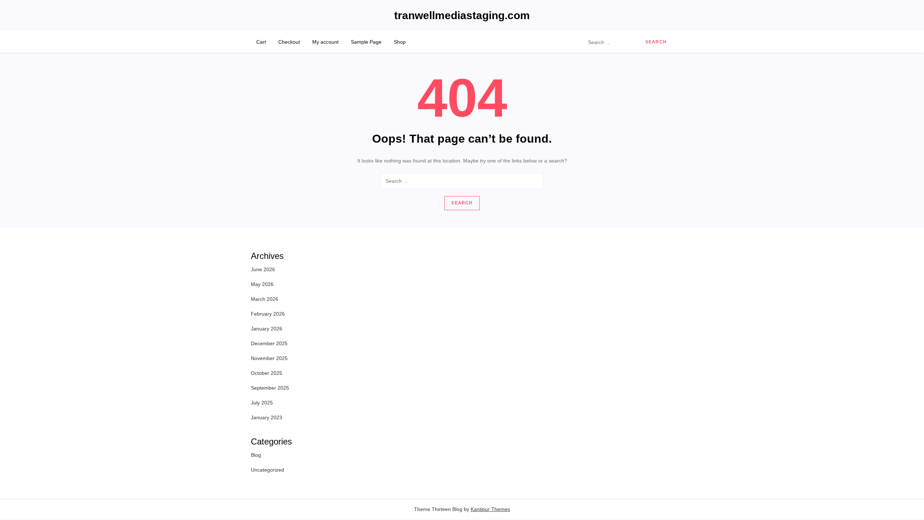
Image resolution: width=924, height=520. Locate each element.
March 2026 (264, 299)
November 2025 (269, 358)
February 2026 (268, 314)
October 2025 (266, 373)
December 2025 (269, 343)
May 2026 (262, 284)
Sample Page (366, 42)
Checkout (289, 42)
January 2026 (266, 329)
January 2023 (266, 417)
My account (325, 42)
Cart (261, 42)
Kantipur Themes (490, 509)
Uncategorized (267, 470)
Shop (400, 42)
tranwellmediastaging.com (462, 15)
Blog (256, 455)
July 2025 (262, 403)
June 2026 (263, 269)
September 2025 (270, 388)
